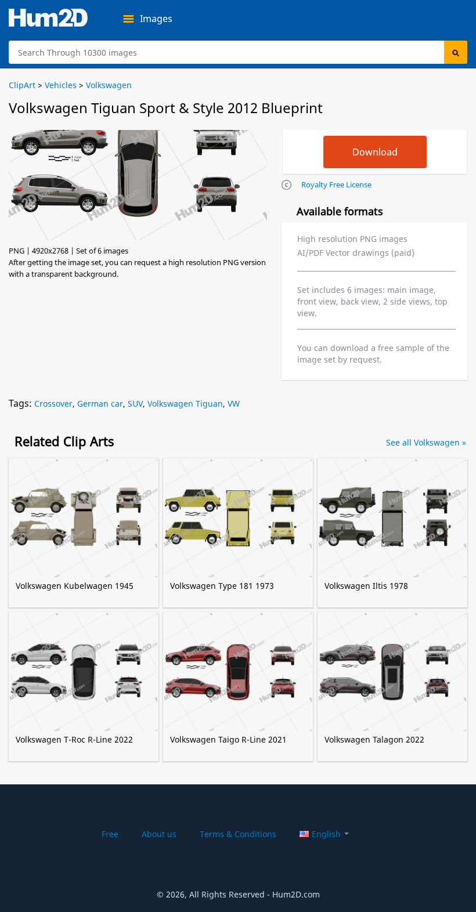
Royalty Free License (336, 184)
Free (110, 833)
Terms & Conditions (238, 833)
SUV (135, 403)
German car (100, 403)
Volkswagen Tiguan (185, 403)
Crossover (53, 403)
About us (159, 833)
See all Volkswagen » (426, 442)
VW (234, 403)
